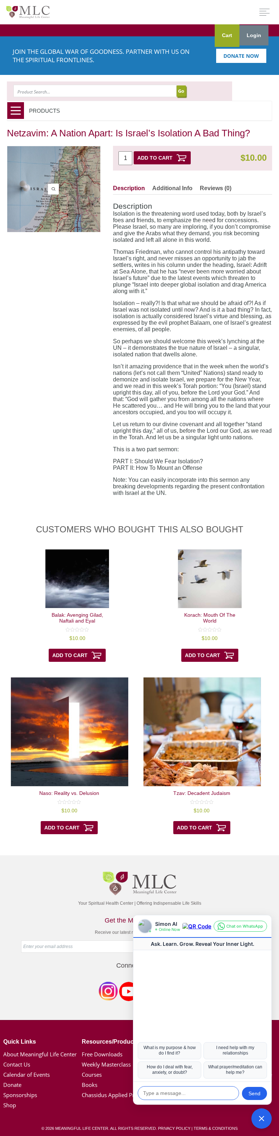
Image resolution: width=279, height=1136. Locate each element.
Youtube (128, 993)
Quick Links (19, 1042)
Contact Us (16, 1064)
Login (254, 35)
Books (89, 1084)
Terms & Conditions (216, 1128)
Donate (12, 1084)
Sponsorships (20, 1095)
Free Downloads (102, 1054)
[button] (261, 1118)
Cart (227, 35)
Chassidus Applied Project (114, 1095)
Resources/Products (110, 1042)
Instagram (108, 993)
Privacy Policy (174, 1128)
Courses (92, 1074)
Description (129, 188)
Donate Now (241, 55)
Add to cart (155, 158)
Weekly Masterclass (106, 1064)
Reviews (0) (215, 188)
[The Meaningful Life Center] (28, 12)
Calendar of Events (26, 1074)
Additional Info (172, 188)
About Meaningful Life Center (40, 1054)
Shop (9, 1105)
